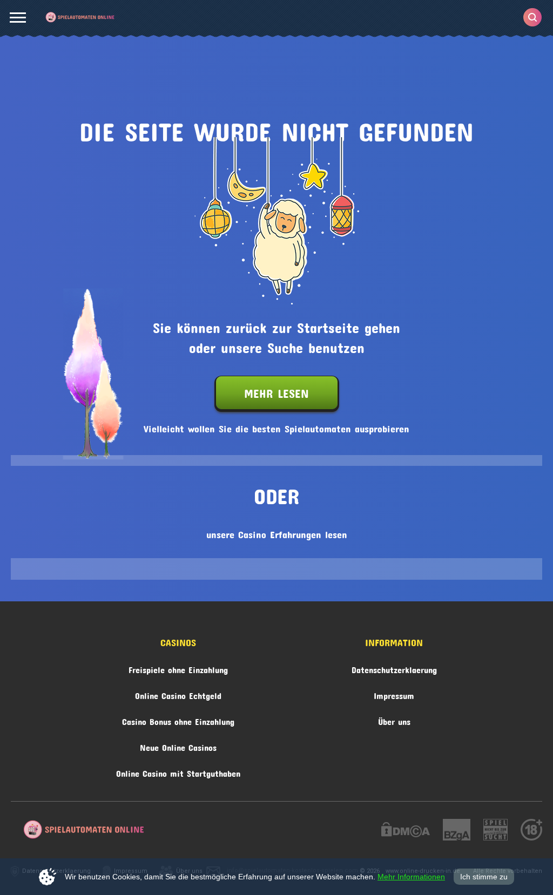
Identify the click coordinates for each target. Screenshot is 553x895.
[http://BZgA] (456, 831)
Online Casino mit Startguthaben (178, 771)
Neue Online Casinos (178, 745)
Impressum (394, 693)
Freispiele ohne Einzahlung (178, 668)
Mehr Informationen (411, 876)
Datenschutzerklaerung (394, 668)
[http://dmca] (405, 831)
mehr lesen (276, 391)
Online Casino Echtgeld (178, 693)
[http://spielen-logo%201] (495, 831)
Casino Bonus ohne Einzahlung (178, 719)
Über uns (394, 719)
